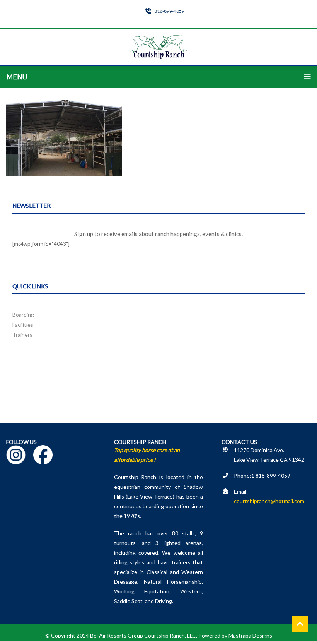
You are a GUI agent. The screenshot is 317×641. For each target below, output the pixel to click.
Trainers (22, 334)
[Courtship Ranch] (158, 47)
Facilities (22, 324)
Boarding (23, 314)
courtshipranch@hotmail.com (269, 501)
